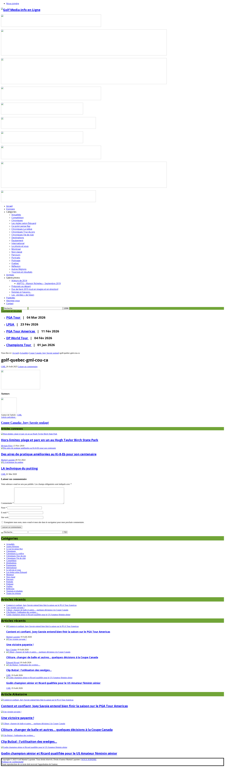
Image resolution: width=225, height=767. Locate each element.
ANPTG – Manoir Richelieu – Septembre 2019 (39, 283)
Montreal (16, 249)
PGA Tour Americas (21, 331)
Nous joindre (12, 3)
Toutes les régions (13, 593)
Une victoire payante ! (15, 607)
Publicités (10, 297)
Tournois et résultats (21, 272)
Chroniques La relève (21, 229)
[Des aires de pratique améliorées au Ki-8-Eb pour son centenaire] (28, 448)
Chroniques (17, 220)
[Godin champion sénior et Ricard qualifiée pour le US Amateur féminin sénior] (39, 678)
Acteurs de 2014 (19, 280)
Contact (9, 303)
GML (3, 366)
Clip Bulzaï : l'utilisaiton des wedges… (22, 612)
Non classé (16, 252)
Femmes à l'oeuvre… (21, 292)
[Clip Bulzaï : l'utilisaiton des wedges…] (23, 665)
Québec (15, 263)
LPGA (10, 324)
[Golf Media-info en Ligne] (20, 10)
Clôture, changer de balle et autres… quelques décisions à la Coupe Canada (37, 610)
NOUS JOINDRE (88, 759)
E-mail (4, 512)
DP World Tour (17, 338)
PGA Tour (13, 317)
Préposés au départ (21, 286)
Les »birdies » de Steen (22, 294)
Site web (4, 517)
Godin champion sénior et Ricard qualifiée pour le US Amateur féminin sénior (38, 614)
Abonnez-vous (13, 300)
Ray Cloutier (11, 650)
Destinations (17, 237)
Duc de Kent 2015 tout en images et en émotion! (34, 289)
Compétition (17, 217)
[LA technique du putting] (12, 462)
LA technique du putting (19, 468)
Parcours (15, 254)
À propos (10, 209)
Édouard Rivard (12, 662)
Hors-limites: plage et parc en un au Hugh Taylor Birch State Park (49, 440)
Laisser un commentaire (28, 366)
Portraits (15, 257)
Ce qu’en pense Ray (20, 226)
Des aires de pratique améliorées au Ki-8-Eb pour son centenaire (48, 454)
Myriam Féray (7, 446)
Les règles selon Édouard (23, 223)
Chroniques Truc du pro (23, 231)
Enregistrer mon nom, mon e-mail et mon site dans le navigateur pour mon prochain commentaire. (44, 522)
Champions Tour (19, 345)
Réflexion (15, 266)
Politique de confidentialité (12, 762)
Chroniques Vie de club (22, 234)
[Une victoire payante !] (16, 639)
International (17, 243)
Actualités (16, 214)
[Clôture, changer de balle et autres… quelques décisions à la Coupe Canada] (38, 652)
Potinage (15, 260)
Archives (10, 274)
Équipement (17, 240)
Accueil (9, 206)
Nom (4, 508)
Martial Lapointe (8, 460)
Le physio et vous (20, 246)
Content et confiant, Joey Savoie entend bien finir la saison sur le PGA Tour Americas (41, 605)
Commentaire (7, 503)
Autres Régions (18, 269)
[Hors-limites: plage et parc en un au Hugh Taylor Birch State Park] (29, 434)
